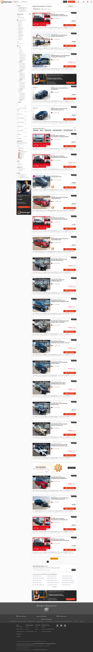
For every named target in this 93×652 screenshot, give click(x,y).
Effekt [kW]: (19, 134)
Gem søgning (54, 558)
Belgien (22, 155)
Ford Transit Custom (57, 130)
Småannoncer (21, 168)
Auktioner (20, 170)
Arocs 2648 (22, 88)
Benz (20, 21)
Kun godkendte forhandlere (24, 177)
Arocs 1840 (22, 86)
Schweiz (22, 157)
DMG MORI (21, 35)
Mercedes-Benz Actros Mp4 (38, 578)
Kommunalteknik (22, 9)
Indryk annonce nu (71, 82)
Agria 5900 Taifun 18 (31, 621)
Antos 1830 (22, 97)
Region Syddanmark (24, 151)
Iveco (20, 22)
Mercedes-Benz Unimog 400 (68, 582)
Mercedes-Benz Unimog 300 (68, 580)
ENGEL (20, 39)
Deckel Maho (21, 28)
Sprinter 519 (23, 59)
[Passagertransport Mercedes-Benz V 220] (41, 181)
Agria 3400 (82, 621)
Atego (20, 71)
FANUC (20, 36)
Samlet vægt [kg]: (20, 130)
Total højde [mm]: (20, 126)
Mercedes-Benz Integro (52, 580)
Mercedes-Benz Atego (37, 582)
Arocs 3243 (22, 82)
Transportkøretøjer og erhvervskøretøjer (22, 8)
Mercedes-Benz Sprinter (52, 584)
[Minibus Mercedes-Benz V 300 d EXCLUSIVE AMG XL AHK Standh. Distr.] (41, 113)
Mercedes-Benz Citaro (51, 576)
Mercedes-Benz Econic (52, 578)
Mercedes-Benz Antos (37, 580)
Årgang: (18, 109)
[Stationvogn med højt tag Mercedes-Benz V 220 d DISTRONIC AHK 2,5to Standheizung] (41, 429)
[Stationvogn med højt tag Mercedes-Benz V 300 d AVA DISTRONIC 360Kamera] (41, 284)
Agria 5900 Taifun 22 (40, 621)
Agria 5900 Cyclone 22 (50, 621)
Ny (19, 162)
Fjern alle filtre (48, 9)
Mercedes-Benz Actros (37, 576)
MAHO (20, 29)
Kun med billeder (22, 174)
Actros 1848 (22, 65)
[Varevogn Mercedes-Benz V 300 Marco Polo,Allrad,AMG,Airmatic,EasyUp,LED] (41, 544)
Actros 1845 (22, 63)
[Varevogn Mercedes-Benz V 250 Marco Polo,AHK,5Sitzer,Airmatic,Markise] (41, 19)
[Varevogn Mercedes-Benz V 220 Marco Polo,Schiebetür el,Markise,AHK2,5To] (41, 140)
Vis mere (55, 586)
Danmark (20, 143)
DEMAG (20, 32)
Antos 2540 (22, 93)
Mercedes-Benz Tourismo (67, 576)
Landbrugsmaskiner (22, 11)
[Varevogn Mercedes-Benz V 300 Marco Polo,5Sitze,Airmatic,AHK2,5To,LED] (41, 523)
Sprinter (21, 52)
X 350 (21, 51)
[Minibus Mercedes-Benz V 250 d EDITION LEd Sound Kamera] (41, 93)
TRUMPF (20, 34)
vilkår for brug (43, 649)
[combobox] (23, 148)
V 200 (19, 47)
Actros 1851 (22, 69)
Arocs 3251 (22, 85)
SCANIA (20, 24)
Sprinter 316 (23, 55)
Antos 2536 (22, 98)
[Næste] (49, 19)
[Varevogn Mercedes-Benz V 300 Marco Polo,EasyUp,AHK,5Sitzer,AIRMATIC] (41, 223)
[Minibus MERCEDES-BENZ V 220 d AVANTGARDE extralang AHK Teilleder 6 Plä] (41, 60)
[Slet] (62, 2)
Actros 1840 (22, 67)
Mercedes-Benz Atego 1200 (38, 584)
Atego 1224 (22, 75)
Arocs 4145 (22, 83)
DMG (20, 25)
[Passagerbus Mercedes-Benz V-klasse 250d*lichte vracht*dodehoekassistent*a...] (41, 503)
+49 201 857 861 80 (22, 616)
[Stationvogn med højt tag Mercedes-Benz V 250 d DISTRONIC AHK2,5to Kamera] (41, 367)
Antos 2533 (22, 94)
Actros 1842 (22, 66)
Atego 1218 (22, 77)
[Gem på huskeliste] (75, 15)
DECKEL (20, 27)
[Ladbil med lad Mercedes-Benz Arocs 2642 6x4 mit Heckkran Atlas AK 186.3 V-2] (41, 40)
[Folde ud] (54, 31)
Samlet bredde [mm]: (21, 122)
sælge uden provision (24, 207)
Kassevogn (35, 130)
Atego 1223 (22, 78)
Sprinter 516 (23, 57)
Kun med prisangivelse (22, 108)
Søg (65, 1)
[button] (91, 2)
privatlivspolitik (37, 649)
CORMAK (20, 31)
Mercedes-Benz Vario (66, 584)
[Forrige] (33, 19)
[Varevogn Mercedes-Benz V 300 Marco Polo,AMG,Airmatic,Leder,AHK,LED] (41, 161)
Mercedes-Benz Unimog (67, 578)
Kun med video (21, 176)
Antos (20, 91)
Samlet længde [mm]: (21, 118)
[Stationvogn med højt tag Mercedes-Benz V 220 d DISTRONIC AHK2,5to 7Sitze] (41, 408)
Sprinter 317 (23, 54)
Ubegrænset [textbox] (21, 148)
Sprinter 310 (23, 58)
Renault (20, 38)
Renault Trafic (48, 130)
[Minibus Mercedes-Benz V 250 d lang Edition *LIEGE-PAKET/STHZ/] (41, 202)
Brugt (20, 164)
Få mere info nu (71, 467)
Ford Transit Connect (68, 130)
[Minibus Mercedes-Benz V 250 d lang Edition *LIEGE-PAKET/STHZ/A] (41, 243)
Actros (20, 62)
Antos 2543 (22, 95)
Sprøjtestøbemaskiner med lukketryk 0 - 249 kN (63, 621)
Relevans (71, 6)
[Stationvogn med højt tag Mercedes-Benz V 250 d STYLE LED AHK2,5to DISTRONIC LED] (41, 264)
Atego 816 (22, 74)
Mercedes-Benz (22, 19)
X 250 (21, 50)
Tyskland (22, 153)
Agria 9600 (76, 621)
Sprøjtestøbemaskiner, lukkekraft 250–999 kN (17, 621)
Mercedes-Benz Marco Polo (53, 582)
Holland (22, 154)
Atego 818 (22, 73)
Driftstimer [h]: (19, 113)
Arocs (20, 81)
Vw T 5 (41, 130)
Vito (19, 90)
